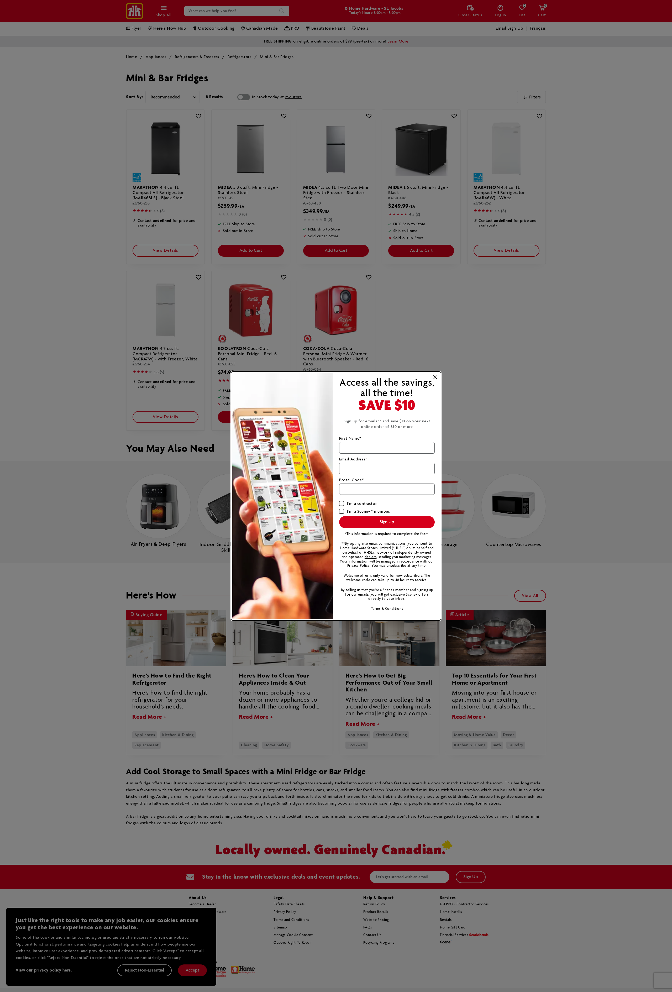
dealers (370, 557)
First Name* (350, 438)
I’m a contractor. (362, 503)
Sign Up (387, 522)
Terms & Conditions (387, 609)
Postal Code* (351, 479)
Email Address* (353, 459)
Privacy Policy (358, 566)
